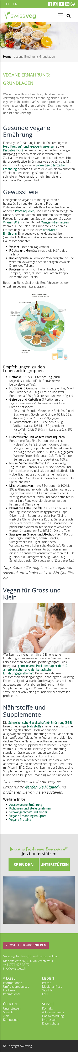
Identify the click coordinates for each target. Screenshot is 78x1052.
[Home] (19, 15)
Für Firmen (10, 990)
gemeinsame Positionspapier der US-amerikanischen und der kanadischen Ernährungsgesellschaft (35, 669)
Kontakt (47, 1008)
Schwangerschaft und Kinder (28, 812)
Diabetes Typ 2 (13, 150)
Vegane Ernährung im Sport (27, 816)
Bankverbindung (53, 1016)
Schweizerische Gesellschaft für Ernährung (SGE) (40, 723)
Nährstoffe (34, 726)
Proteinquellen (25, 211)
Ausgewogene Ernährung (25, 805)
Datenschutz (50, 1023)
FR (15, 4)
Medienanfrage (52, 987)
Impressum (49, 1020)
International (11, 994)
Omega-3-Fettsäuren (55, 222)
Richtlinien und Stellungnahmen (30, 808)
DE (8, 4)
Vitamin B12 (11, 222)
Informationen (12, 983)
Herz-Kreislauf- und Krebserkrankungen (29, 146)
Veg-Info (47, 990)
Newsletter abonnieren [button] (25, 945)
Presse (46, 983)
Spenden (9, 1012)
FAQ (45, 994)
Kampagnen (11, 1020)
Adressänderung (53, 1012)
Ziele (6, 1016)
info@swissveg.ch (14, 968)
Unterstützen (12, 1008)
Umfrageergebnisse (16, 987)
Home (7, 57)
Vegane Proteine (20, 820)
